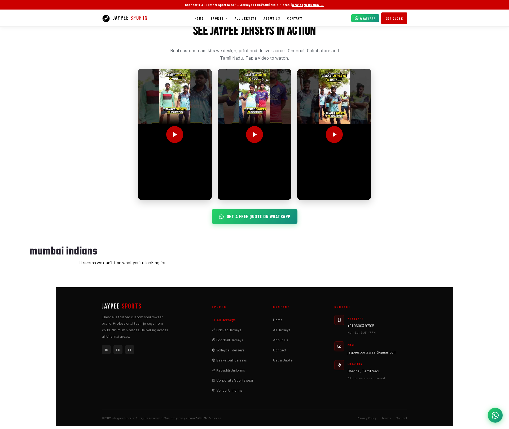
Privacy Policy (367, 418)
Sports (217, 18)
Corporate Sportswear (234, 380)
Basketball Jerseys (231, 360)
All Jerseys (246, 18)
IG (106, 349)
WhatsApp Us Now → (308, 5)
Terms (386, 418)
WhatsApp (367, 18)
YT (130, 349)
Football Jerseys (229, 340)
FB (118, 349)
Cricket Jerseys (228, 330)
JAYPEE (122, 306)
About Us (272, 18)
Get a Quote (282, 360)
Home (199, 18)
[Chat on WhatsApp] (495, 415)
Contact (294, 18)
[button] (175, 134)
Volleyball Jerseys (230, 350)
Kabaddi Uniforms (230, 370)
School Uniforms (229, 390)
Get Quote (394, 18)
